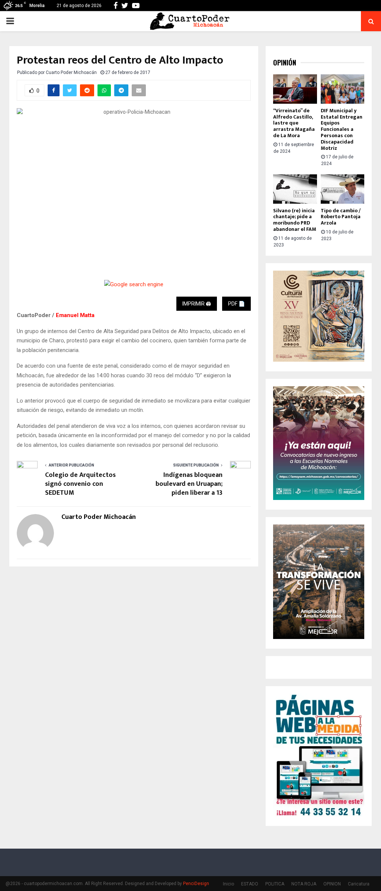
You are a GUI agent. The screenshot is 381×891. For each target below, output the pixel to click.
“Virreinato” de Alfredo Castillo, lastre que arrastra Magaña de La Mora (294, 123)
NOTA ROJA (303, 884)
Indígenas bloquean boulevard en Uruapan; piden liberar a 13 (189, 483)
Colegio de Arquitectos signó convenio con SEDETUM (80, 483)
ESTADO (249, 884)
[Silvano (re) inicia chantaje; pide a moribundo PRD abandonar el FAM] (295, 188)
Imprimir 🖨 (196, 304)
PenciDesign (196, 883)
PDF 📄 (236, 304)
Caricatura (358, 884)
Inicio (228, 884)
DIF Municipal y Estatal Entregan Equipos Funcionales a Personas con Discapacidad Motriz (341, 129)
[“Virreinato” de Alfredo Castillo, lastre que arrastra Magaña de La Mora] (295, 88)
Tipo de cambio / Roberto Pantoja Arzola (341, 216)
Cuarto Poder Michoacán (71, 72)
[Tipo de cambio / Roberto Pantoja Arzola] (343, 188)
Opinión (284, 62)
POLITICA (274, 884)
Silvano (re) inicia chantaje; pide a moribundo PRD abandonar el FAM (294, 219)
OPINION (332, 884)
